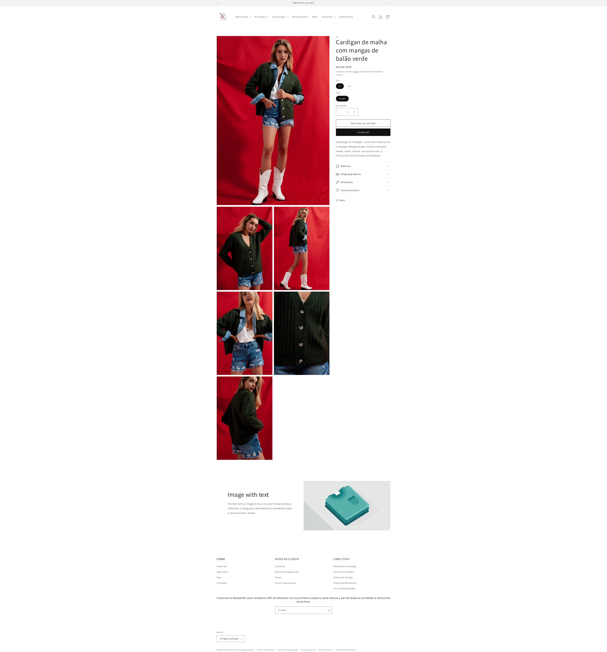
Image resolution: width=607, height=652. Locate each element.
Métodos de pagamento (287, 571)
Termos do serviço (308, 650)
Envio (356, 71)
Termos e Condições (343, 571)
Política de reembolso (266, 650)
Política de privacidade (287, 650)
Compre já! (363, 132)
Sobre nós (222, 566)
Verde (342, 98)
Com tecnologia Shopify (244, 650)
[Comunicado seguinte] (389, 3)
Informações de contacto (346, 650)
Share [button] (342, 200)
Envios (278, 577)
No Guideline (228, 650)
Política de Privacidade (345, 566)
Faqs (219, 577)
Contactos (222, 583)
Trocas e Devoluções (285, 583)
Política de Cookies (343, 577)
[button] (243, 16)
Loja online (222, 571)
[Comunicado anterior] (217, 3)
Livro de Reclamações (344, 588)
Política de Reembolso (344, 583)
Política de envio (326, 650)
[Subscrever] (328, 610)
